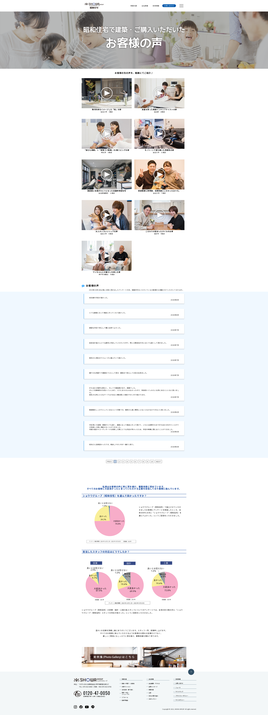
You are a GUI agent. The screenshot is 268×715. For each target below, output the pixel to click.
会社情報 (145, 6)
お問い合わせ (169, 6)
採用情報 (156, 6)
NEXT (158, 461)
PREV (109, 461)
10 (152, 461)
